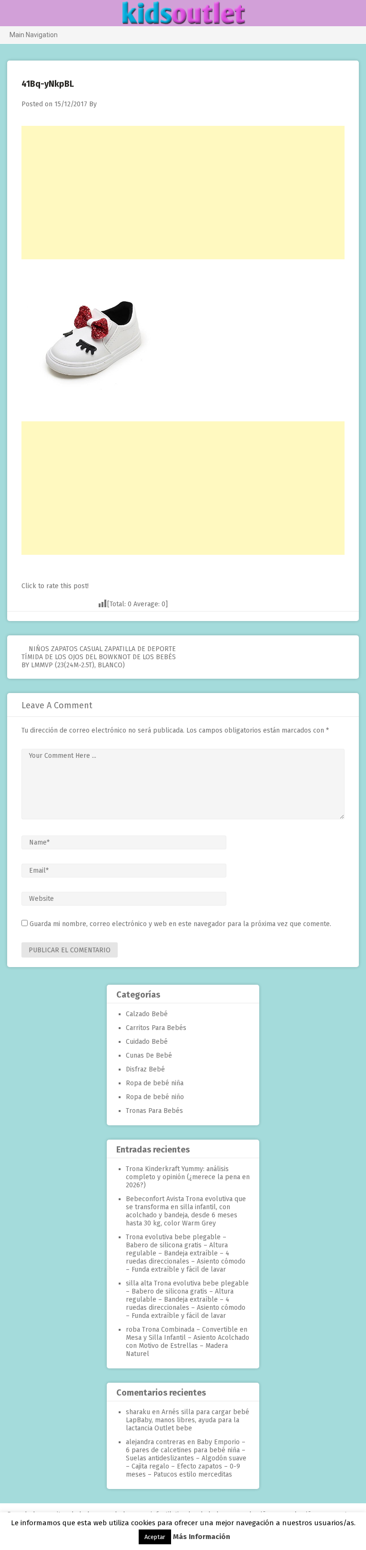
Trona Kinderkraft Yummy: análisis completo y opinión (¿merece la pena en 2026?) (188, 1177)
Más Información (201, 1536)
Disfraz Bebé (145, 1069)
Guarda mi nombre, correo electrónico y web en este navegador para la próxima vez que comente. (180, 924)
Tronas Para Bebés (154, 1111)
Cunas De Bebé (149, 1055)
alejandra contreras (155, 1442)
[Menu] (11, 14)
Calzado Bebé (147, 1014)
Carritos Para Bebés (156, 1028)
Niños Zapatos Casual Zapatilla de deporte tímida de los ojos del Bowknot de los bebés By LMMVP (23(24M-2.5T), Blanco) (98, 657)
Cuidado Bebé (147, 1042)
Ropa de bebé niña (154, 1083)
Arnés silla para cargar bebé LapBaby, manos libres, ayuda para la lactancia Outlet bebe (187, 1420)
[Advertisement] (183, 192)
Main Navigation (34, 35)
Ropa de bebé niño (155, 1097)
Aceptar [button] (154, 1536)
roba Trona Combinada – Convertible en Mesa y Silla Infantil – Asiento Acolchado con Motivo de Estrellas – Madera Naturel (187, 1342)
